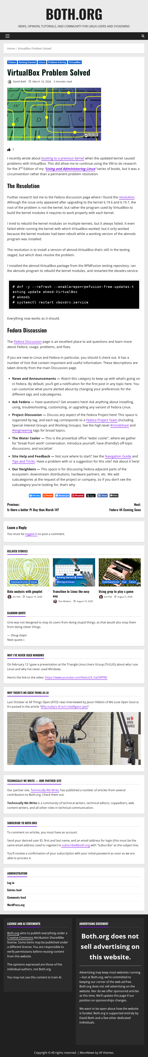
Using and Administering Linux (70, 169)
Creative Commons (20, 938)
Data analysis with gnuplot (24, 591)
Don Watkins (64, 601)
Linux (42, 62)
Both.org (74, 14)
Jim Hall (16, 596)
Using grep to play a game (116, 591)
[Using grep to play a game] (120, 572)
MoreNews (87, 1053)
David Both (19, 81)
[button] (7, 36)
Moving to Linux (65, 581)
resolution (126, 197)
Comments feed (16, 897)
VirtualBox (75, 62)
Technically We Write (45, 790)
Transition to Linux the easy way (71, 593)
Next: (125, 507)
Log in (10, 883)
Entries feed (14, 890)
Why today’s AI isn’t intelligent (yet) (64, 707)
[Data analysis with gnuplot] (28, 572)
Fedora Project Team (101, 420)
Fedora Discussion (28, 341)
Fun (124, 581)
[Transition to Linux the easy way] (74, 572)
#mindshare (119, 425)
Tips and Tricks (23, 461)
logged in (31, 534)
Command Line (19, 581)
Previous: (33, 507)
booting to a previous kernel (62, 158)
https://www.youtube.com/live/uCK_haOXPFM (76, 677)
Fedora (12, 62)
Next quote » (16, 640)
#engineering (22, 430)
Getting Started (27, 62)
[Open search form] (143, 36)
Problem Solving (57, 62)
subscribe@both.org (75, 845)
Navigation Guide (118, 456)
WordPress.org (16, 905)
